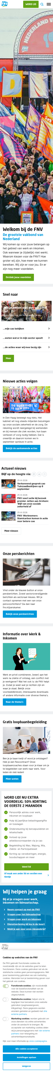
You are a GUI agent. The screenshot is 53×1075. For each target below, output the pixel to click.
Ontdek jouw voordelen (18, 277)
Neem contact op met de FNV (23, 909)
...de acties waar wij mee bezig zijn (22, 347)
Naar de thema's (14, 701)
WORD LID (31, 4)
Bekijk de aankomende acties (21, 448)
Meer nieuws (11, 530)
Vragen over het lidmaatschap (24, 914)
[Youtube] (39, 474)
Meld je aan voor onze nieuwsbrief (26, 929)
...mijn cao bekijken (13, 328)
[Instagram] (44, 474)
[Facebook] (34, 474)
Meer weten (12, 778)
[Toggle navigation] (49, 4)
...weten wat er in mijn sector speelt (23, 337)
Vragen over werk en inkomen (24, 919)
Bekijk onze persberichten (20, 614)
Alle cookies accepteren (26, 1049)
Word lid (26, 866)
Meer (8, 358)
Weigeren (26, 1066)
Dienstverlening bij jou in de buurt (26, 924)
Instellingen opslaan (26, 1057)
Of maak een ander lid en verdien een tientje (23, 875)
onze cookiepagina (38, 1041)
